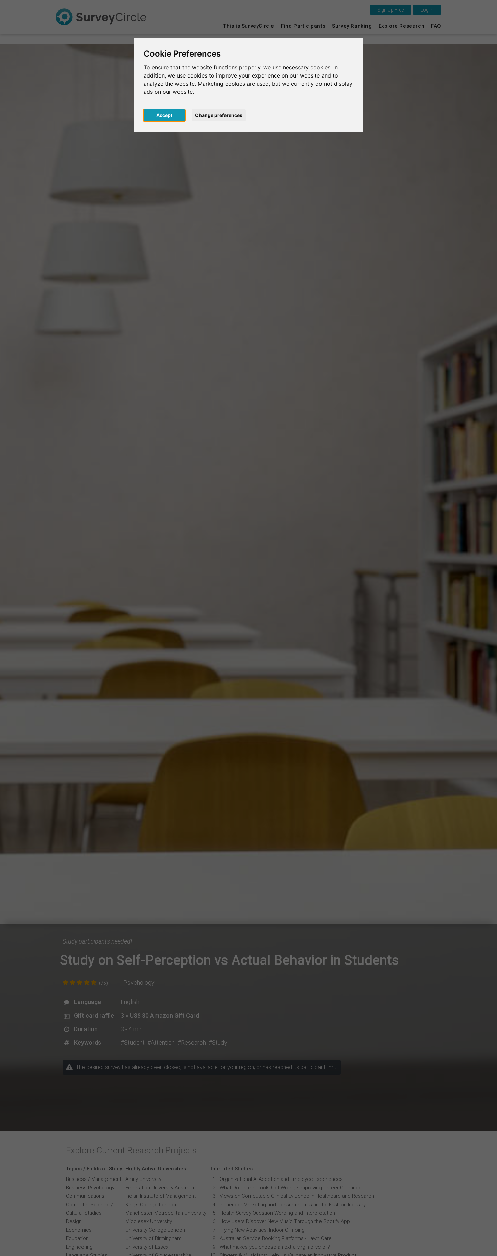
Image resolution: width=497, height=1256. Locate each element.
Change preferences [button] (218, 115)
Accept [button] (164, 115)
